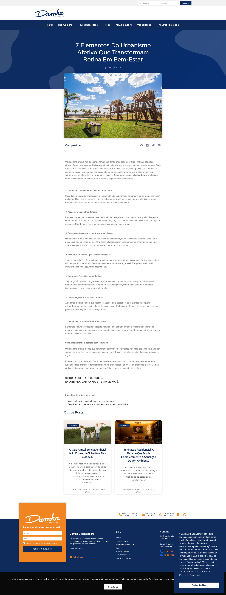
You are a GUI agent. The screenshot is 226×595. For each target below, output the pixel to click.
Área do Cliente (124, 25)
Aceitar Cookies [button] (199, 585)
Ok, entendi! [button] (113, 587)
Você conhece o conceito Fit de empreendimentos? (91, 401)
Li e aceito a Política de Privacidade (42, 543)
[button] (141, 145)
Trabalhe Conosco (169, 25)
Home (50, 25)
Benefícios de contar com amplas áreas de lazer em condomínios (98, 404)
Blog (108, 25)
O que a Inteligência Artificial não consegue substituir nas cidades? (87, 453)
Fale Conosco (144, 25)
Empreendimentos (89, 25)
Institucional (65, 25)
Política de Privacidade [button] (190, 575)
